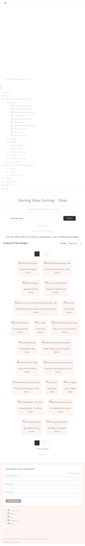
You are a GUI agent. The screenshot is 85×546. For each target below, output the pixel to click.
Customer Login (42, 226)
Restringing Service (20, 129)
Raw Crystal (17, 149)
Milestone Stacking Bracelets (24, 126)
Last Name (9, 484)
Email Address (11, 476)
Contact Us (8, 178)
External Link (9, 185)
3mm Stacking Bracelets (22, 106)
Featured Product (10, 182)
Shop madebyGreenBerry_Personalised (19, 165)
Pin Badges (13, 155)
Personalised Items (16, 175)
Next (47, 254)
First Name (9, 492)
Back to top (42, 454)
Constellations (18, 145)
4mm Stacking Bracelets (22, 109)
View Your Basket (33, 209)
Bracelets (12, 102)
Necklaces (13, 142)
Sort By (63, 243)
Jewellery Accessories (17, 152)
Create (16, 542)
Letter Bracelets (19, 122)
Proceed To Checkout (49, 209)
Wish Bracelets (14, 162)
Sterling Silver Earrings (17, 159)
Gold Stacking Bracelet (21, 119)
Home (6, 92)
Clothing (12, 172)
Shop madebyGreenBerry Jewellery (17, 99)
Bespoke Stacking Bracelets (23, 112)
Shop (33, 231)
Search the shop (42, 449)
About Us (8, 96)
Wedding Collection (20, 135)
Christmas (12, 139)
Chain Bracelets (19, 116)
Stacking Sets (18, 132)
